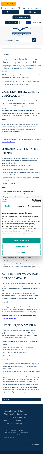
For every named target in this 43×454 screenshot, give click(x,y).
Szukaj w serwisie (10, 40)
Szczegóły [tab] (20, 206)
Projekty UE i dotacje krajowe (22, 435)
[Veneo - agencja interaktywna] (33, 445)
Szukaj (34, 40)
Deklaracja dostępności (10, 432)
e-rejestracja (8, 4)
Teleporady (8, 420)
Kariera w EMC (24, 432)
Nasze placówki (10, 411)
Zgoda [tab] (7, 206)
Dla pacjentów (9, 414)
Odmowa (21, 252)
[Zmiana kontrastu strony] (18, 22)
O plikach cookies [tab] (34, 206)
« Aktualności (6, 399)
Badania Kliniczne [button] (19, 417)
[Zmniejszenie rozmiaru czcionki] (6, 22)
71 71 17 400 (11, 8)
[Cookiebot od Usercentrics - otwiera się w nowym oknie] (32, 200)
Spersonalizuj (20, 246)
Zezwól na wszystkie (21, 240)
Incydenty (21, 430)
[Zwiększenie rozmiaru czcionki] (12, 22)
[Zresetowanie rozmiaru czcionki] (9, 22)
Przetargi (18, 424)
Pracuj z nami (22, 414)
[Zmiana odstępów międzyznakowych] (15, 22)
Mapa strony (7, 435)
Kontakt (7, 417)
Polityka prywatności (10, 430)
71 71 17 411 (32, 8)
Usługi (20, 411)
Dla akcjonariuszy (9, 437)
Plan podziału (19, 420)
